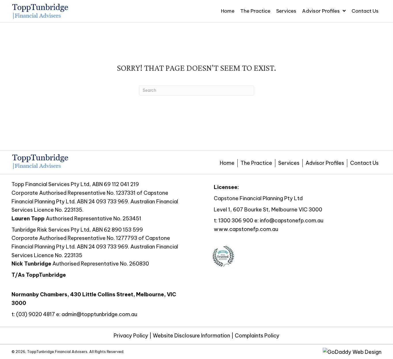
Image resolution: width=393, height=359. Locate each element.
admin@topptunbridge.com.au (99, 314)
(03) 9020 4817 (35, 314)
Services (288, 163)
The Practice (256, 163)
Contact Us (364, 163)
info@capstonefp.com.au (291, 220)
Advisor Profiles (325, 163)
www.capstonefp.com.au (246, 229)
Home (227, 163)
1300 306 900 (235, 220)
